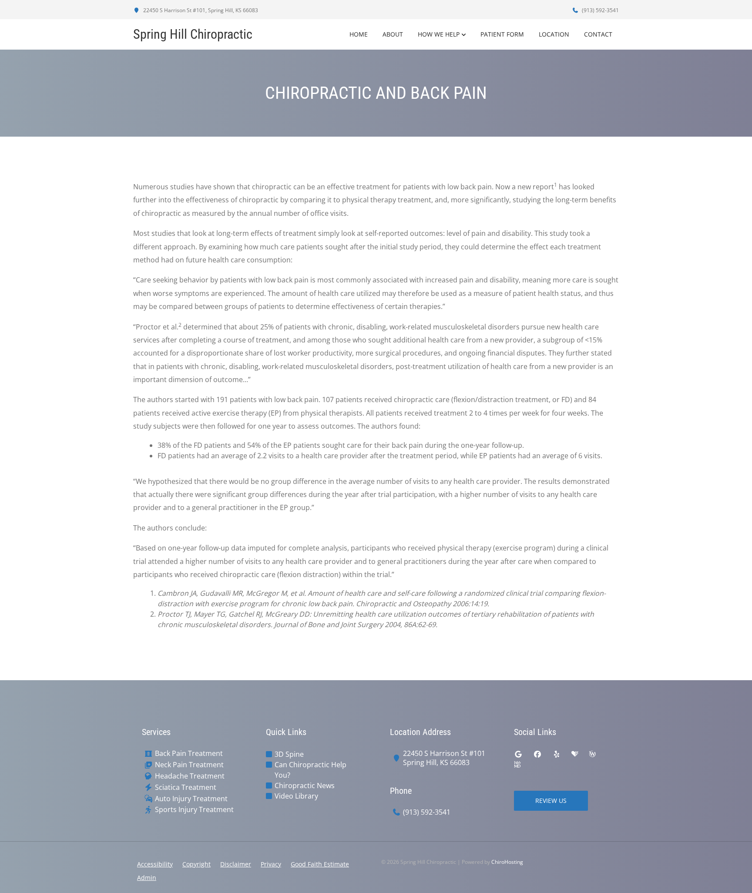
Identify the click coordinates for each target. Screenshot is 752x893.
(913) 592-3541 (600, 10)
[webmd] (517, 764)
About (393, 34)
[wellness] (592, 754)
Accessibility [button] (155, 864)
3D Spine (289, 754)
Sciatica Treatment (185, 787)
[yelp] (556, 754)
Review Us (551, 800)
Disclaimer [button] (235, 864)
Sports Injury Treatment (194, 809)
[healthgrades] (574, 754)
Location (554, 34)
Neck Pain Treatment (189, 764)
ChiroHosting (507, 862)
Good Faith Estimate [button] (320, 864)
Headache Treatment (190, 776)
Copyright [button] (196, 864)
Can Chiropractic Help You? (310, 770)
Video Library (296, 796)
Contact (598, 34)
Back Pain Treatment (189, 753)
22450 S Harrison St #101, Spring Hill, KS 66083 (200, 10)
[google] (518, 754)
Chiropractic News (305, 785)
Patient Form (502, 34)
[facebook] (537, 754)
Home (358, 34)
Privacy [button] (271, 864)
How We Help (439, 34)
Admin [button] (146, 877)
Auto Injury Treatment (191, 798)
